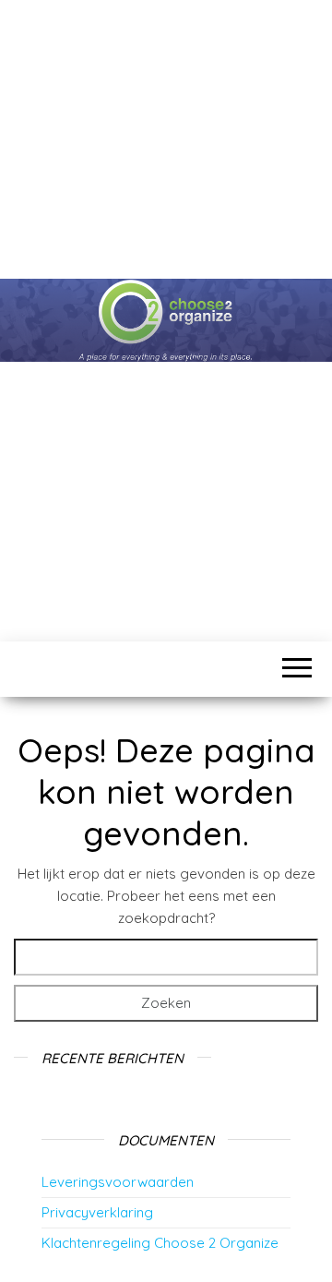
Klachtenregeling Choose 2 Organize (160, 1243)
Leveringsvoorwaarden (118, 1182)
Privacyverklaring (97, 1212)
